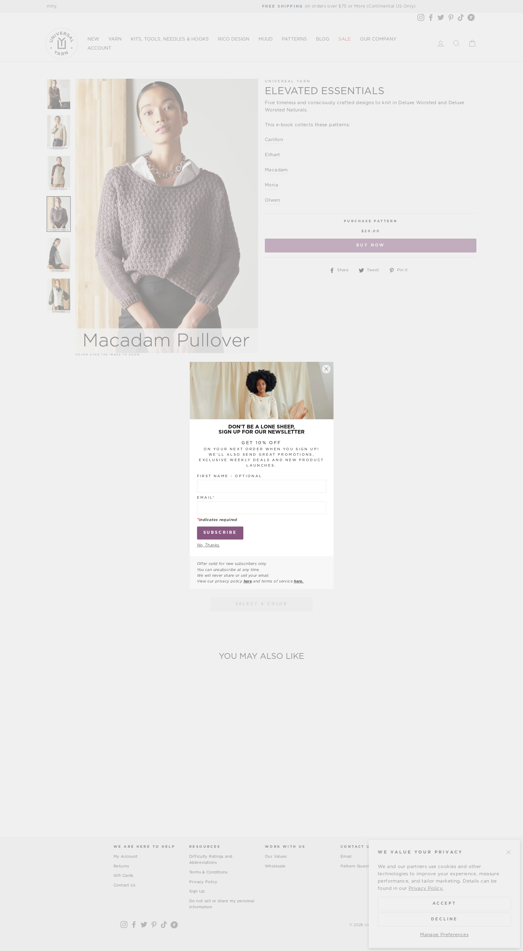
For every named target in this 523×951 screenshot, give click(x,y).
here (248, 581)
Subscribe (220, 533)
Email (206, 497)
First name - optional (229, 476)
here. (299, 581)
